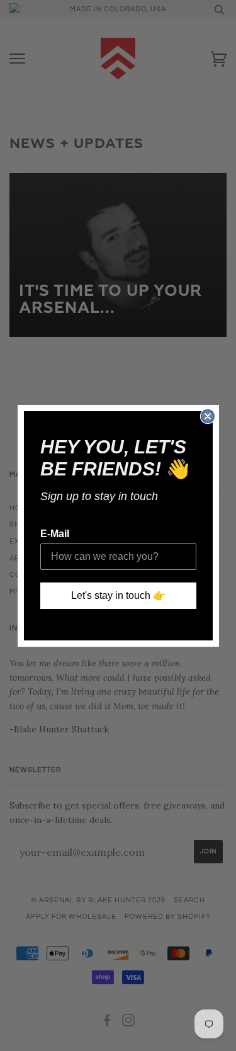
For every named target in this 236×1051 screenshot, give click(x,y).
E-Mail (54, 533)
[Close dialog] (207, 416)
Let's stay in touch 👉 (118, 595)
